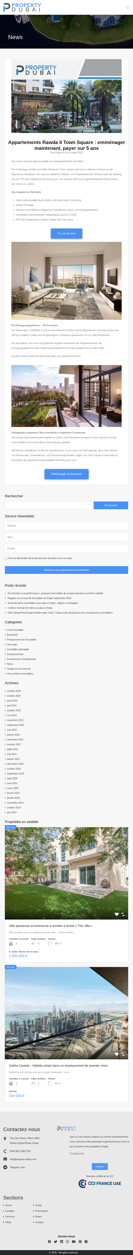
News (10, 663)
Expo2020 (12, 634)
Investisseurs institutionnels (21, 659)
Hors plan (12, 644)
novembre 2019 (15, 802)
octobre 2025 (14, 691)
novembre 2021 (15, 739)
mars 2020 (12, 788)
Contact (100, 1166)
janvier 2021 (13, 759)
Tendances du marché (18, 668)
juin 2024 (11, 705)
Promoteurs (41, 1211)
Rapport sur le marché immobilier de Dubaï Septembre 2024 (39, 598)
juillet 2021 (12, 749)
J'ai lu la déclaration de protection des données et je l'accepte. (40, 558)
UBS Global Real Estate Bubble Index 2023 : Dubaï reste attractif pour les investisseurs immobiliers (60, 612)
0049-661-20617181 (20, 1151)
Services (10, 1216)
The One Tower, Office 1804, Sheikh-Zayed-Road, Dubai (25, 1140)
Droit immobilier (15, 629)
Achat (38, 1205)
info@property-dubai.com (23, 1159)
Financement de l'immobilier (21, 639)
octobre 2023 (14, 710)
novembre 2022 (15, 720)
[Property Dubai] (22, 10)
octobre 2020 (14, 768)
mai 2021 (12, 754)
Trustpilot (77, 1153)
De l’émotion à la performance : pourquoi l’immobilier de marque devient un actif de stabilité (55, 593)
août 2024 (12, 700)
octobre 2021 (14, 744)
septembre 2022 (15, 725)
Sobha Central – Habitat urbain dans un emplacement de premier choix (58, 1065)
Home (8, 1205)
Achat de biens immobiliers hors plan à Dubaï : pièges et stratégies (43, 603)
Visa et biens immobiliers (20, 673)
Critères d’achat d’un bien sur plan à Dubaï (30, 607)
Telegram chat (17, 1167)
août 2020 (12, 778)
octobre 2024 (14, 695)
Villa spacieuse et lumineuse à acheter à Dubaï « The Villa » (51, 925)
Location (9, 1211)
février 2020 (13, 793)
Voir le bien (66, 901)
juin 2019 (11, 812)
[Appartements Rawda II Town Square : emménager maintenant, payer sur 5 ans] (66, 131)
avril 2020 (12, 783)
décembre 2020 (15, 763)
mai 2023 (12, 715)
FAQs (8, 1222)
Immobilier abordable (18, 649)
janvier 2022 (13, 734)
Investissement (15, 654)
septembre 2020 (15, 773)
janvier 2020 (13, 797)
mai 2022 (12, 729)
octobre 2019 (14, 807)
